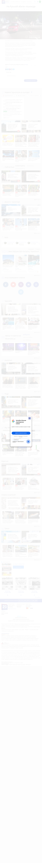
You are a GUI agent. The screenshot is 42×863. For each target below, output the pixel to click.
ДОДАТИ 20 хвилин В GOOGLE (21, 433)
